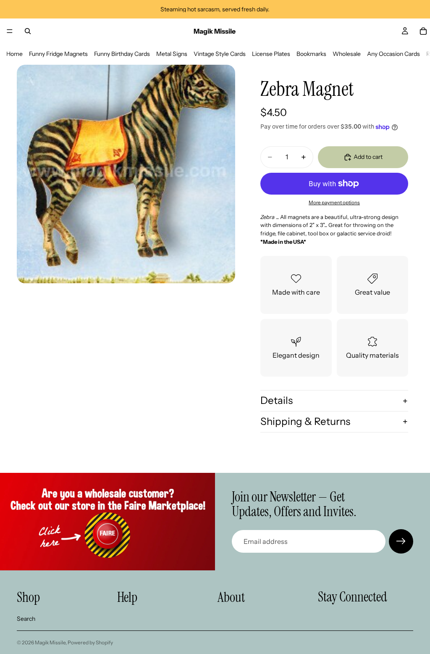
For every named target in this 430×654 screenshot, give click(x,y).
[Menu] (9, 31)
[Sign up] (401, 541)
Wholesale (347, 54)
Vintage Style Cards (220, 54)
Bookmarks (311, 54)
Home (14, 54)
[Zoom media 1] (126, 174)
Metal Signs (171, 54)
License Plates (271, 54)
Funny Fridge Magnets (58, 54)
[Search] (27, 31)
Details (276, 400)
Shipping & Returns (305, 421)
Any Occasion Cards (393, 54)
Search (26, 618)
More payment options (334, 203)
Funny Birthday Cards (122, 54)
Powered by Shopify (90, 642)
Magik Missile (50, 642)
